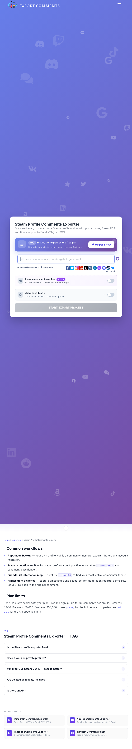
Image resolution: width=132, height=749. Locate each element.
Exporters (16, 540)
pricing (70, 607)
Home (6, 540)
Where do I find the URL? (28, 267)
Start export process (66, 307)
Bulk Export (47, 267)
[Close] (113, 241)
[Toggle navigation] (119, 5)
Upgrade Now (103, 244)
